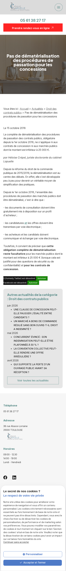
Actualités (37, 108)
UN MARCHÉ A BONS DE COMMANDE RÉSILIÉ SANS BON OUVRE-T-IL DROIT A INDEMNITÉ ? (36, 325)
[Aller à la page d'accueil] (18, 7)
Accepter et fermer (34, 562)
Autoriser (41, 278)
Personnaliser (34, 554)
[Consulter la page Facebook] (5, 477)
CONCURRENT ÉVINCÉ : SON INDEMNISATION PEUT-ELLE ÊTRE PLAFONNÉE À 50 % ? (33, 340)
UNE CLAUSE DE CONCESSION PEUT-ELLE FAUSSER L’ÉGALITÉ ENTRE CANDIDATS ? (35, 313)
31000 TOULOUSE (15, 428)
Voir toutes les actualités (33, 380)
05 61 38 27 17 (33, 20)
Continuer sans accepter (16, 542)
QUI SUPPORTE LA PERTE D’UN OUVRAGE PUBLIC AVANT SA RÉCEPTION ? (32, 368)
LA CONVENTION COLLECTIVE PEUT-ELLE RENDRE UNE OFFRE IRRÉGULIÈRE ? (35, 352)
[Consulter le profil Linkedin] (14, 477)
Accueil (24, 108)
